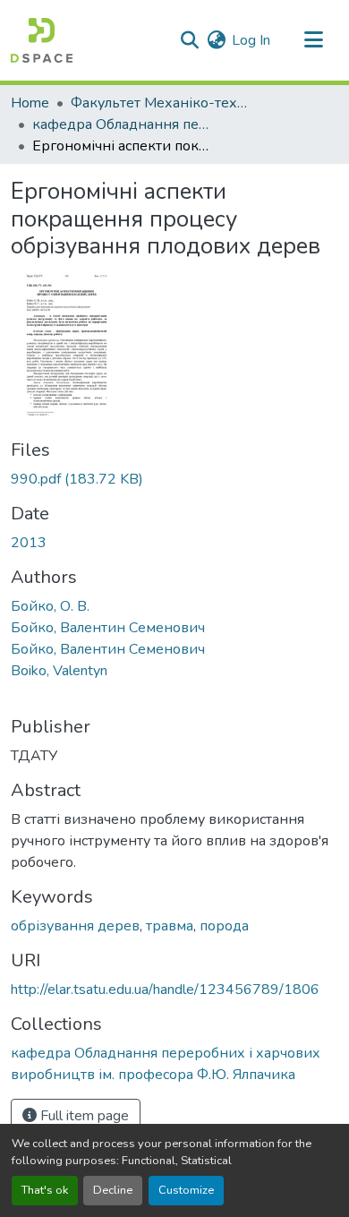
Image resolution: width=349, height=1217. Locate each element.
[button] (41, 40)
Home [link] (30, 103)
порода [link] (224, 926)
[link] (174, 479)
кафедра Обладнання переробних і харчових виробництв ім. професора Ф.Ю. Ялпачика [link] (121, 124)
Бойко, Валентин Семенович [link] (108, 628)
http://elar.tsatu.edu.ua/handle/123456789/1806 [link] (165, 989)
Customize (186, 1190)
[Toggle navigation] (313, 40)
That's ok (44, 1190)
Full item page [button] (83, 1116)
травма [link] (169, 926)
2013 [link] (29, 543)
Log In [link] (251, 40)
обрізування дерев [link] (75, 926)
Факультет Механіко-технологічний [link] (160, 103)
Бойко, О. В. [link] (50, 606)
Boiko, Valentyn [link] (59, 671)
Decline (112, 1190)
